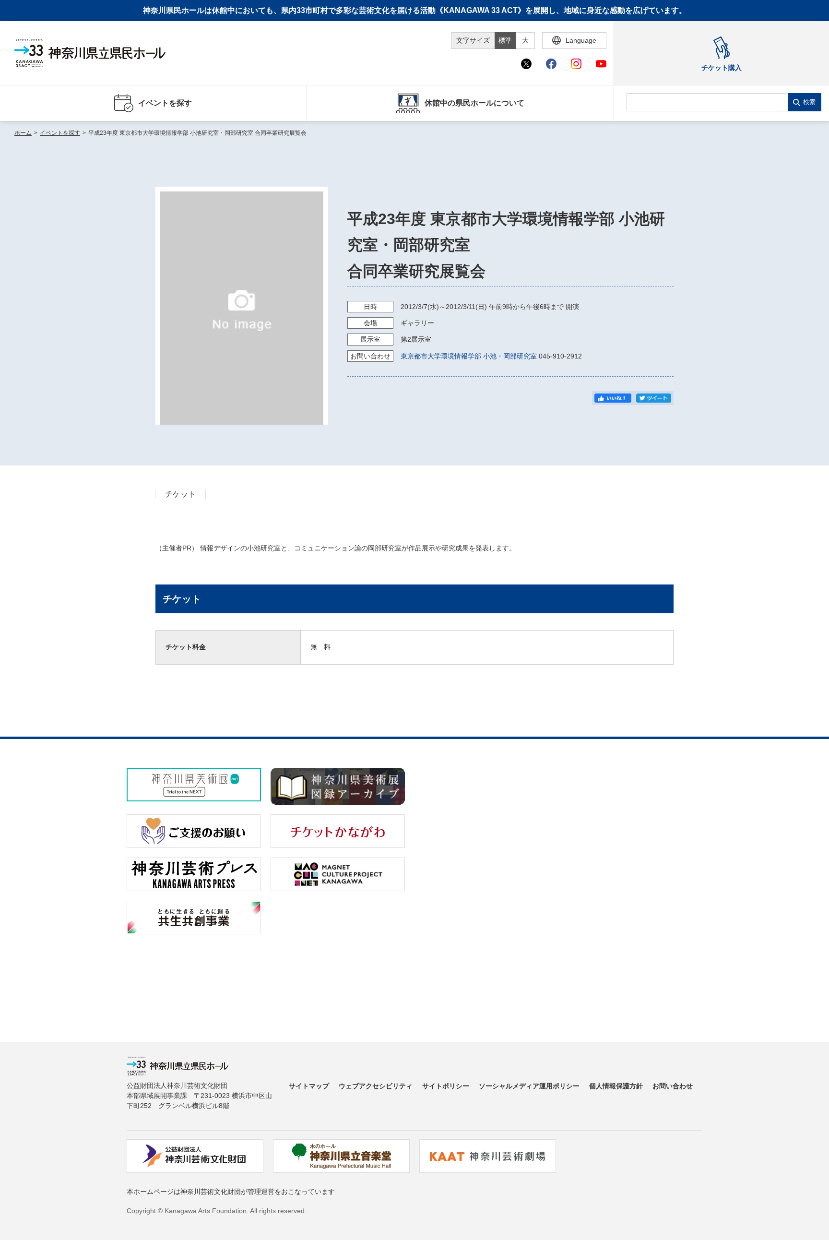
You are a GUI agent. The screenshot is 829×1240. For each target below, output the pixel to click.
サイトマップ (309, 1086)
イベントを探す (60, 133)
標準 (505, 40)
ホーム (23, 133)
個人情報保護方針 (616, 1086)
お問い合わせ (672, 1086)
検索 (809, 102)
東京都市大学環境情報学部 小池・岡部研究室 (469, 356)
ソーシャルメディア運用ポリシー (529, 1086)
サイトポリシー (445, 1086)
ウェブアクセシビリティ (376, 1086)
